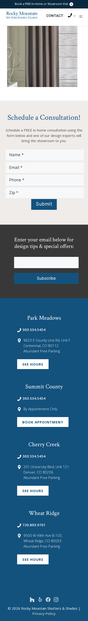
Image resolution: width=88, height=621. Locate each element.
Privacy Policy (44, 613)
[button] (81, 16)
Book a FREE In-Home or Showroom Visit (42, 4)
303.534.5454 (34, 329)
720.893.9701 (34, 524)
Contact (54, 16)
